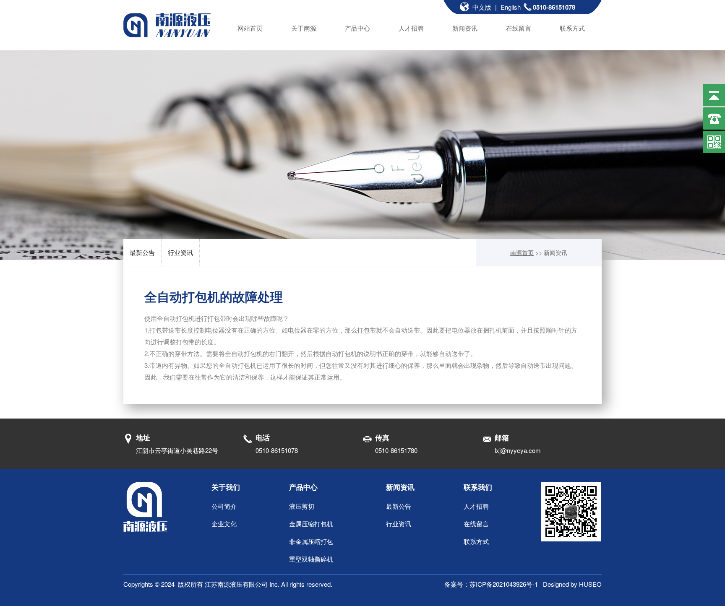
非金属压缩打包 (311, 541)
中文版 (481, 7)
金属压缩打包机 (311, 523)
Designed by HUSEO (572, 584)
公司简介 (224, 506)
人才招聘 (411, 27)
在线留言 (518, 27)
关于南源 (303, 27)
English (511, 7)
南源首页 (522, 252)
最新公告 (142, 252)
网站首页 (250, 27)
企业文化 (224, 523)
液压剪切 (301, 506)
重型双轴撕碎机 (311, 558)
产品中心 (357, 27)
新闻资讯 (464, 27)
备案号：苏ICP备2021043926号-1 (493, 584)
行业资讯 (180, 252)
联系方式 (572, 27)
